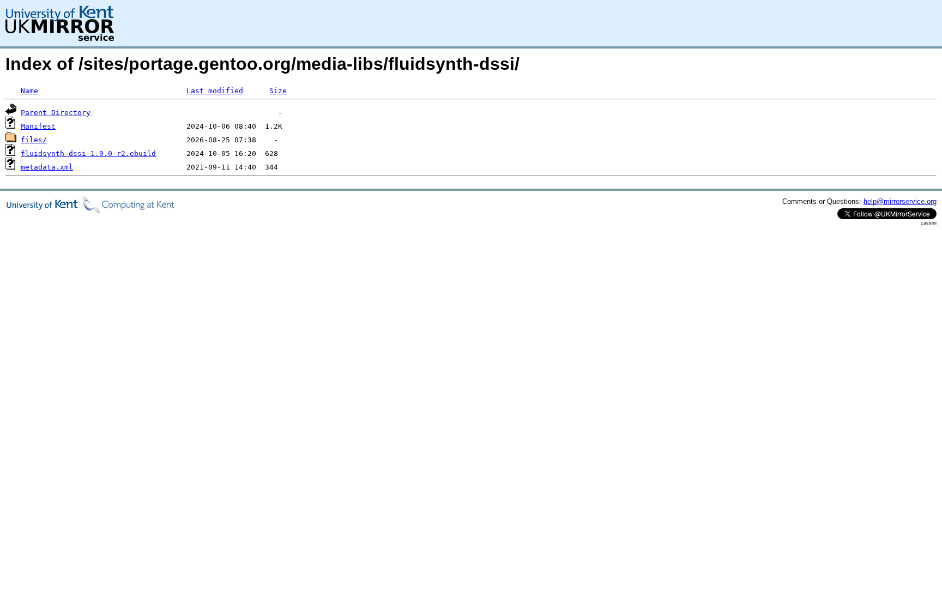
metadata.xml (47, 167)
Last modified (214, 91)
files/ (34, 140)
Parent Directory (55, 112)
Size (278, 91)
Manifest (38, 126)
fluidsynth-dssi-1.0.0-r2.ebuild (88, 153)
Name (29, 91)
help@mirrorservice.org (900, 201)
